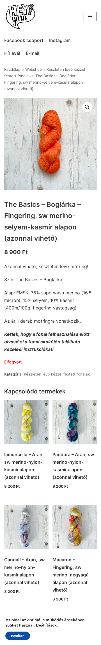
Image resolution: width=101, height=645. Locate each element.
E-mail (32, 53)
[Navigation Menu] (90, 16)
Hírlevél (12, 53)
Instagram (60, 40)
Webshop (33, 69)
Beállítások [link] (46, 625)
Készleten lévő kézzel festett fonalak (57, 374)
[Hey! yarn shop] (21, 16)
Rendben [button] (17, 636)
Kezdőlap (12, 69)
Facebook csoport (23, 40)
